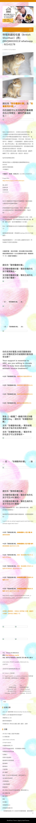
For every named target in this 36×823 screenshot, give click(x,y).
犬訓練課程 (6, 781)
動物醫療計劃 (17, 103)
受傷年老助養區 (7, 757)
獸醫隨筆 (5, 787)
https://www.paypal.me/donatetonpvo (13, 180)
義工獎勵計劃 (6, 793)
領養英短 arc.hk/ (7, 717)
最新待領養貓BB (7, 720)
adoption (11, 676)
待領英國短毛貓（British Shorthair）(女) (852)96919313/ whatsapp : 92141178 (25, 689)
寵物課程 (5, 763)
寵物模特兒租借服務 (8, 760)
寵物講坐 (5, 766)
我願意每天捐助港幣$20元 (25, 394)
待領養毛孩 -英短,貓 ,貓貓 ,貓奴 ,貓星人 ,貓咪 (15, 723)
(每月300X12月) (11, 546)
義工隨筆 (5, 796)
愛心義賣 (5, 772)
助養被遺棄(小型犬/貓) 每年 (25, 543)
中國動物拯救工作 (8, 745)
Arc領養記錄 (6, 736)
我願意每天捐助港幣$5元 (24, 376)
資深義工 (5, 802)
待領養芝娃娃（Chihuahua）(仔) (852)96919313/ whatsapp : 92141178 (10, 689)
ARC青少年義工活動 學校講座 (11, 733)
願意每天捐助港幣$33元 (24, 403)
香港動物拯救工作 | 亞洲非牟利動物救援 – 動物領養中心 (18, 812)
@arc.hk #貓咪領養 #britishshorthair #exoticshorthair (17, 712)
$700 (7, 580)
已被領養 (12, 673)
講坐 (4, 799)
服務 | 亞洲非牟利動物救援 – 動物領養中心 (14, 775)
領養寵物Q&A (6, 805)
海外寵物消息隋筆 (8, 778)
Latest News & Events (9, 739)
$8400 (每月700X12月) (12, 591)
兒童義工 (5, 754)
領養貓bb (22, 678)
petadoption (24, 676)
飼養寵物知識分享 (8, 808)
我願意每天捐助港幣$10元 (25, 385)
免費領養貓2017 (15, 678)
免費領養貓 (7, 678)
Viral (19, 820)
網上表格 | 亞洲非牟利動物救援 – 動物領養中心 (16, 790)
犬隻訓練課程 (6, 784)
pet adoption (17, 676)
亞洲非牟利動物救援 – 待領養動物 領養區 (14, 748)
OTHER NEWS (7, 742)
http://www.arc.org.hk (12, 655)
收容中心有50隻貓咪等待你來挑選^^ (13, 714)
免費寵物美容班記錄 (8, 751)
